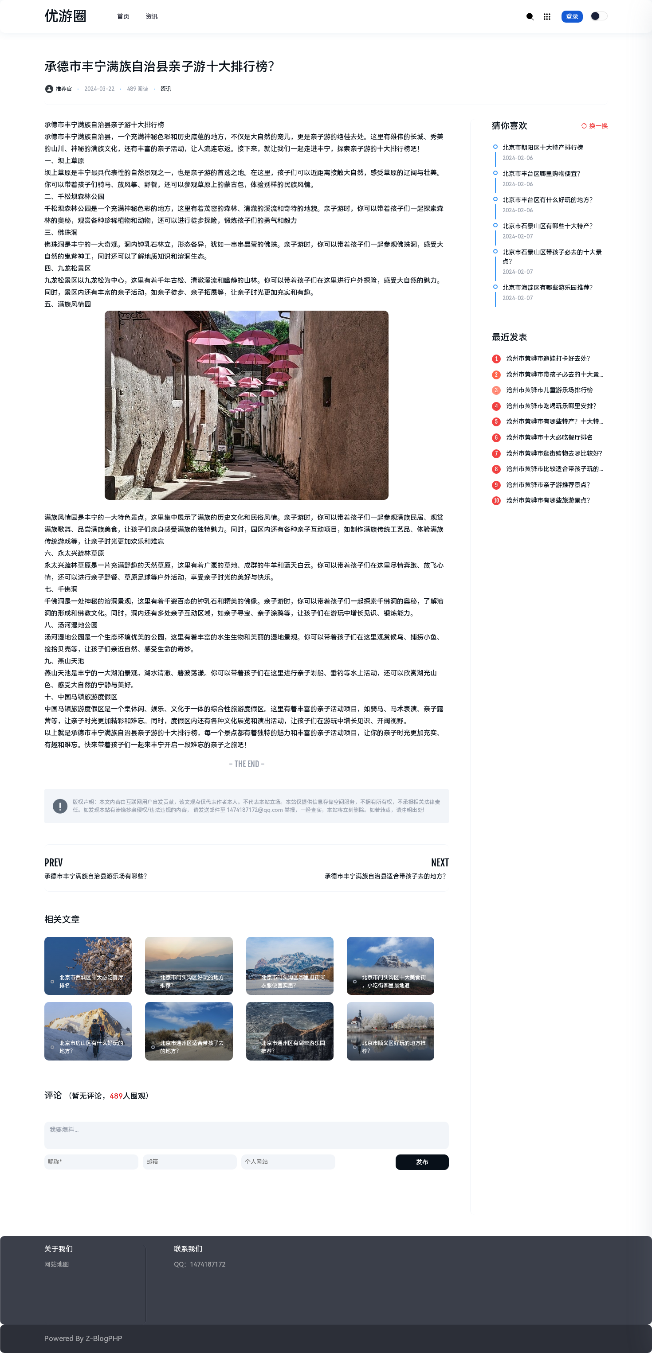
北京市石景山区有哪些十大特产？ (549, 226)
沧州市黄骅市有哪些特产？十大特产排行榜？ (555, 422)
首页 (123, 16)
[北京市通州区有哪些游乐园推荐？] (290, 1031)
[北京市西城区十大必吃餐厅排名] (88, 966)
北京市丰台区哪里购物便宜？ (543, 173)
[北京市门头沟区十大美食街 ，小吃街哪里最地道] (390, 966)
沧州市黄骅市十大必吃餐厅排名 (549, 437)
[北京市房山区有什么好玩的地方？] (88, 1031)
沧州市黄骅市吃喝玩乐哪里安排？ (552, 405)
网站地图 (56, 1264)
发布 (422, 1162)
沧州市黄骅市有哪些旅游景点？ (549, 500)
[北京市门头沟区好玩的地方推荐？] (188, 966)
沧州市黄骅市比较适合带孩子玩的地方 (555, 469)
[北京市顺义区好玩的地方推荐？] (390, 1031)
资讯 (151, 16)
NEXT (440, 863)
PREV (53, 863)
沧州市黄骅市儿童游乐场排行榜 (549, 390)
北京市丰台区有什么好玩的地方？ (549, 199)
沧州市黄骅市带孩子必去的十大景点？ (552, 375)
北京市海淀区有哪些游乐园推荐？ (549, 287)
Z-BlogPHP (104, 1338)
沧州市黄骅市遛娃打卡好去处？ (549, 358)
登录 (572, 16)
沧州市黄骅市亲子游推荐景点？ (549, 484)
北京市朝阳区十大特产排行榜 (543, 147)
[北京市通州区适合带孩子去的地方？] (188, 1031)
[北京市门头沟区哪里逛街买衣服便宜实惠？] (290, 966)
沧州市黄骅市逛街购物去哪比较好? (554, 453)
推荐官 (64, 89)
